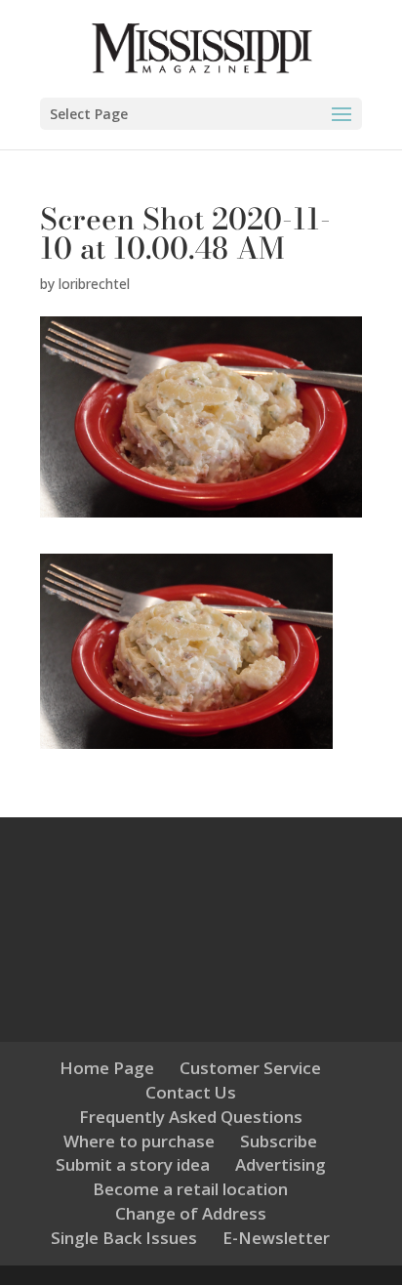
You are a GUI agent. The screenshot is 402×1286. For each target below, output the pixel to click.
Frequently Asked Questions (190, 1116)
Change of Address (190, 1213)
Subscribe (278, 1141)
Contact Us (190, 1092)
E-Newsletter (276, 1237)
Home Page (107, 1068)
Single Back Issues (124, 1237)
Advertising (280, 1164)
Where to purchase (139, 1141)
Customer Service (250, 1068)
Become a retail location (190, 1189)
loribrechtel (94, 283)
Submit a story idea (133, 1164)
